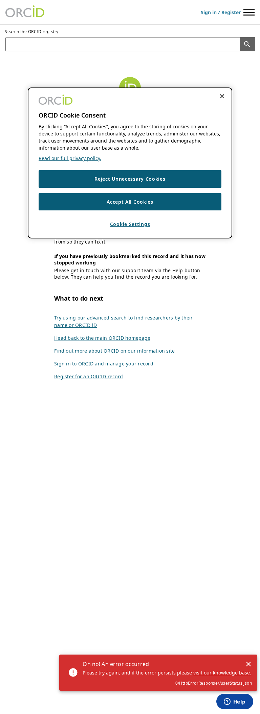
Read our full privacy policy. (70, 158)
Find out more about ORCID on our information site (114, 351)
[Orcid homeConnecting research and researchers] (24, 12)
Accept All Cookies (130, 202)
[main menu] (249, 12)
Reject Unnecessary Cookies (129, 179)
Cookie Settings (130, 224)
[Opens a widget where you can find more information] (234, 702)
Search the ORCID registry (32, 31)
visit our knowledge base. (222, 672)
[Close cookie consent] (222, 96)
